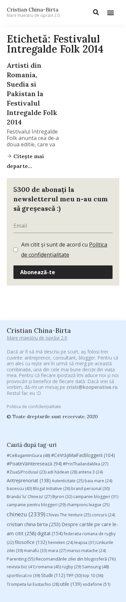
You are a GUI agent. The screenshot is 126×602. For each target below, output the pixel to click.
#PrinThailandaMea (85, 464)
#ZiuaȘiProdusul (26, 472)
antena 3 (90, 472)
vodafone (96, 584)
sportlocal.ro (23, 575)
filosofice (31, 542)
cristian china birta (33, 524)
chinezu (26, 514)
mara (57, 550)
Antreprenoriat (29, 480)
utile (71, 584)
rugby (71, 567)
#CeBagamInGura (28, 455)
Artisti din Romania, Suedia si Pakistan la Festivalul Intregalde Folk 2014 (32, 93)
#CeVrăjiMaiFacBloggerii (83, 455)
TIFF (74, 575)
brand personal (90, 488)
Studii (53, 575)
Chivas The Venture (68, 515)
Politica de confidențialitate (34, 406)
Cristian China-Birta (33, 12)
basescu (19, 488)
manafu (35, 550)
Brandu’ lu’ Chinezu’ (29, 496)
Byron (62, 496)
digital (50, 533)
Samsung (95, 567)
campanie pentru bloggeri (36, 505)
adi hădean (62, 472)
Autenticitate (68, 481)
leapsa (84, 542)
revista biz (21, 567)
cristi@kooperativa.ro (92, 387)
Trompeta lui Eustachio (33, 584)
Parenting (21, 559)
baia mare (98, 481)
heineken (60, 542)
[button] (110, 12)
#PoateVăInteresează (34, 464)
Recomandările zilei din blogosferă (76, 559)
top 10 (93, 575)
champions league (88, 505)
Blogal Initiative (51, 488)
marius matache (86, 550)
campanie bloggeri (95, 496)
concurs (103, 515)
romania (48, 567)
